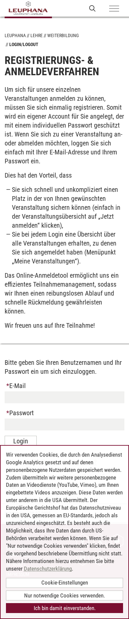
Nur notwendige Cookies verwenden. (64, 595)
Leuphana (15, 35)
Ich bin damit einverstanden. (65, 608)
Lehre (36, 35)
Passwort (21, 413)
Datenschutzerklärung (48, 568)
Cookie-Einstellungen (64, 582)
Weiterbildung (63, 35)
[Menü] (114, 9)
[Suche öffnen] (92, 8)
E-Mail (17, 386)
